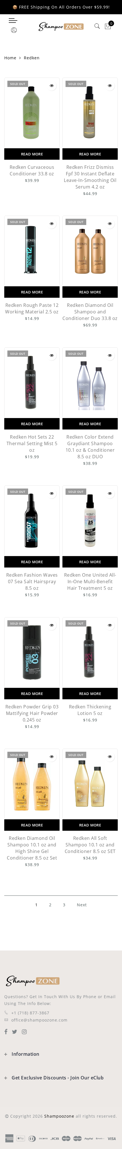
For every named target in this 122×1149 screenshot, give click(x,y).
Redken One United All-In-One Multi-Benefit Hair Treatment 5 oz (90, 581)
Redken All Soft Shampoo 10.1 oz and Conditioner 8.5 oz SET (90, 844)
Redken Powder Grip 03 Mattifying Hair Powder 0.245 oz (32, 713)
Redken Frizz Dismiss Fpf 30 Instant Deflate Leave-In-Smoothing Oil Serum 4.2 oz (90, 177)
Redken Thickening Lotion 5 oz (90, 710)
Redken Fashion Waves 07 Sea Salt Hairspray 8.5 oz (32, 581)
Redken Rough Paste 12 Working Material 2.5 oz (32, 308)
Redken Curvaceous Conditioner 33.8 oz (32, 170)
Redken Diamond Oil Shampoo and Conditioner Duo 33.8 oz (90, 311)
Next (82, 904)
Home (10, 57)
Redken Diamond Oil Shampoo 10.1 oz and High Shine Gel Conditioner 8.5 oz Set (32, 848)
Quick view (51, 86)
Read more (32, 154)
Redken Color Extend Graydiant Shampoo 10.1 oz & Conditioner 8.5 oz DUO (90, 447)
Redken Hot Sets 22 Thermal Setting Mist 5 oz (32, 443)
